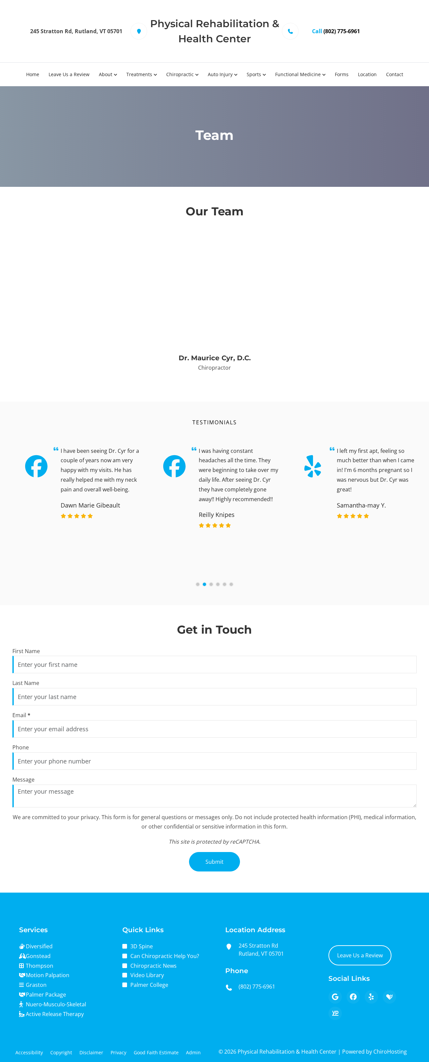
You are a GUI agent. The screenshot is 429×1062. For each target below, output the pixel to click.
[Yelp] (371, 997)
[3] (211, 584)
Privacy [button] (118, 1052)
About (105, 74)
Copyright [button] (61, 1052)
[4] (218, 584)
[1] (197, 584)
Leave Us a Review (69, 74)
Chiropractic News (153, 965)
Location (367, 74)
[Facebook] (353, 997)
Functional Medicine (298, 74)
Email (21, 715)
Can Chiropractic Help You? (164, 956)
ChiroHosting (390, 1051)
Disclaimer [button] (91, 1052)
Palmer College (149, 985)
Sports (254, 74)
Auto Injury (220, 74)
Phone (20, 747)
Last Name (25, 683)
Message (23, 779)
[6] (231, 584)
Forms (342, 74)
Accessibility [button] (29, 1052)
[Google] (335, 997)
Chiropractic (180, 74)
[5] (224, 584)
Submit (214, 861)
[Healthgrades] (389, 997)
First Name (26, 651)
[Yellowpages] (335, 1013)
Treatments (139, 74)
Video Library (147, 975)
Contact (394, 74)
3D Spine (141, 946)
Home (32, 74)
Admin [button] (193, 1052)
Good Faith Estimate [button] (156, 1052)
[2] (204, 584)
